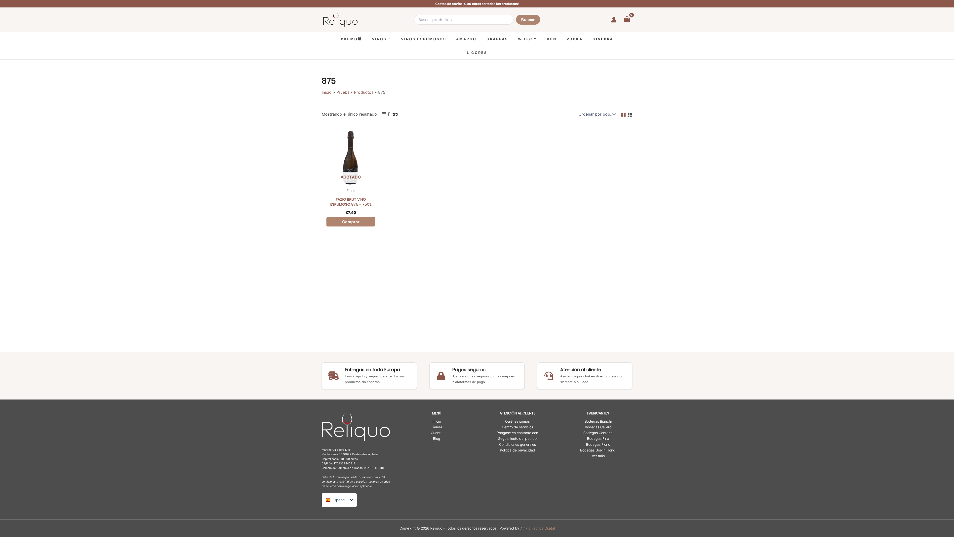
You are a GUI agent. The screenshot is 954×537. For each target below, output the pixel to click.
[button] (389, 39)
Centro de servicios (517, 427)
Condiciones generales (517, 444)
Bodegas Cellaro (598, 427)
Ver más (598, 456)
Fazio (351, 190)
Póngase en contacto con (517, 433)
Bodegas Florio (598, 444)
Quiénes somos (517, 421)
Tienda (436, 427)
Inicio (437, 421)
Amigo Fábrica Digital (537, 528)
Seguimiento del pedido (517, 438)
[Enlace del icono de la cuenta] (614, 20)
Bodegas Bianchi (598, 421)
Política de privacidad (517, 450)
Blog (436, 438)
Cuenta (436, 433)
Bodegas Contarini (598, 433)
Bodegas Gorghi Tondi (598, 450)
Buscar (528, 19)
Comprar (350, 221)
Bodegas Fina (598, 438)
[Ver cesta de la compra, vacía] (627, 19)
